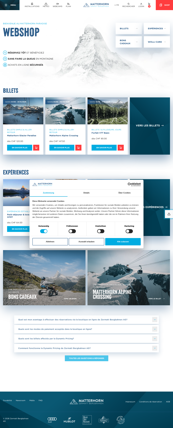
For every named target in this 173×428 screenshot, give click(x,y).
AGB (168, 402)
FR (117, 5)
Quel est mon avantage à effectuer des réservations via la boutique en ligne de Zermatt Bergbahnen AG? (72, 319)
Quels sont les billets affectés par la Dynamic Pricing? (46, 338)
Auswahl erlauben (86, 242)
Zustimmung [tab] (48, 193)
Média (32, 400)
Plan (68, 6)
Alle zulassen (123, 242)
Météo (46, 6)
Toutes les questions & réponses (86, 358)
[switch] (72, 231)
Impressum (130, 402)
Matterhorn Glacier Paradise (21, 135)
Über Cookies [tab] (124, 193)
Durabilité (7, 400)
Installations (32, 6)
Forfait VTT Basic (100, 133)
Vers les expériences (148, 207)
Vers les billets (148, 125)
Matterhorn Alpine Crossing (63, 135)
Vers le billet (154, 299)
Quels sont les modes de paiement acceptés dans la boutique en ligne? (55, 329)
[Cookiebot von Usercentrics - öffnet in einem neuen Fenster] (130, 184)
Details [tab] (86, 193)
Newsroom (20, 400)
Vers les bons (70, 299)
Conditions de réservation (150, 402)
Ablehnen (50, 242)
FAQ (40, 400)
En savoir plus (19, 148)
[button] (128, 5)
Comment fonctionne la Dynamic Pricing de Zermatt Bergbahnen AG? (54, 348)
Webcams (57, 6)
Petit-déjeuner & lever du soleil (20, 215)
